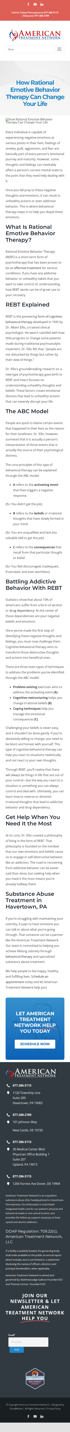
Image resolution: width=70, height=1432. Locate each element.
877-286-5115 (22, 1085)
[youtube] (35, 1416)
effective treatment (27, 268)
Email (11, 1335)
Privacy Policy (54, 1408)
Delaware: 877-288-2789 (36, 15)
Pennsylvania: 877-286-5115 (43, 12)
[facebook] (28, 1416)
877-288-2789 (22, 1115)
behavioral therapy (19, 956)
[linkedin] (41, 1416)
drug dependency (22, 610)
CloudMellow (16, 1408)
